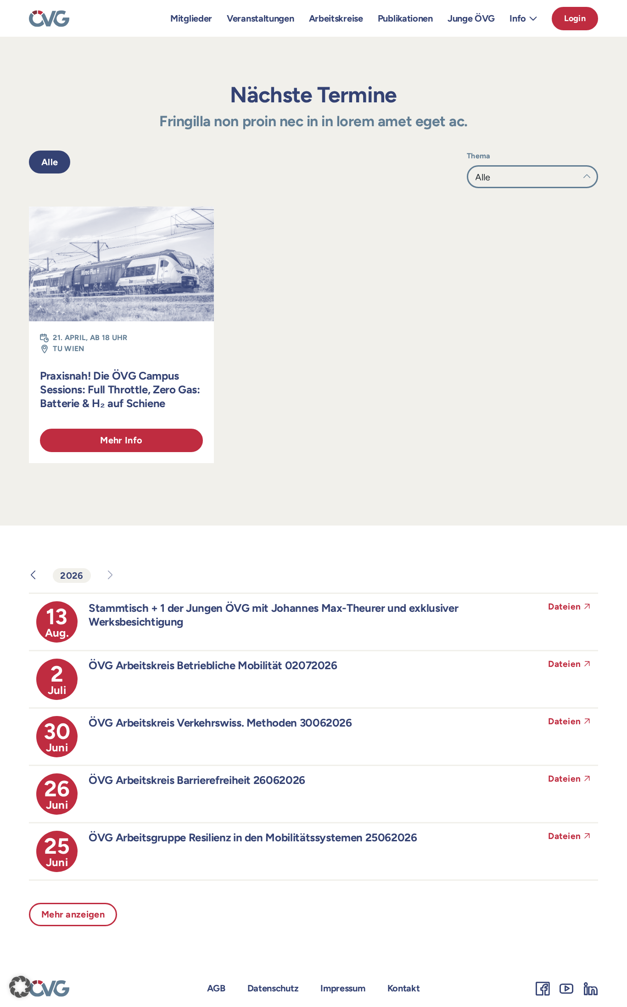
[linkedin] (590, 988)
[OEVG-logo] (49, 14)
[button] (20, 987)
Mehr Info (121, 440)
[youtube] (566, 988)
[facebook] (542, 988)
